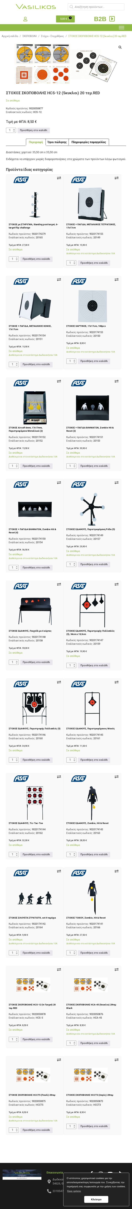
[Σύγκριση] (59, 178)
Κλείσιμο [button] (96, 1199)
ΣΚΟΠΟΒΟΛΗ (30, 36)
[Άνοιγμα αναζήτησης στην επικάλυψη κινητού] (96, 6)
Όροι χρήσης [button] (74, 1191)
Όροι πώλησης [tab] (57, 142)
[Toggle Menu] (121, 27)
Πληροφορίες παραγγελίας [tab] (89, 142)
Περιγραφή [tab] (36, 142)
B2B (101, 18)
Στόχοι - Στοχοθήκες (52, 36)
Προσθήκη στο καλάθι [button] (33, 130)
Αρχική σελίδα (10, 36)
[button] (120, 47)
